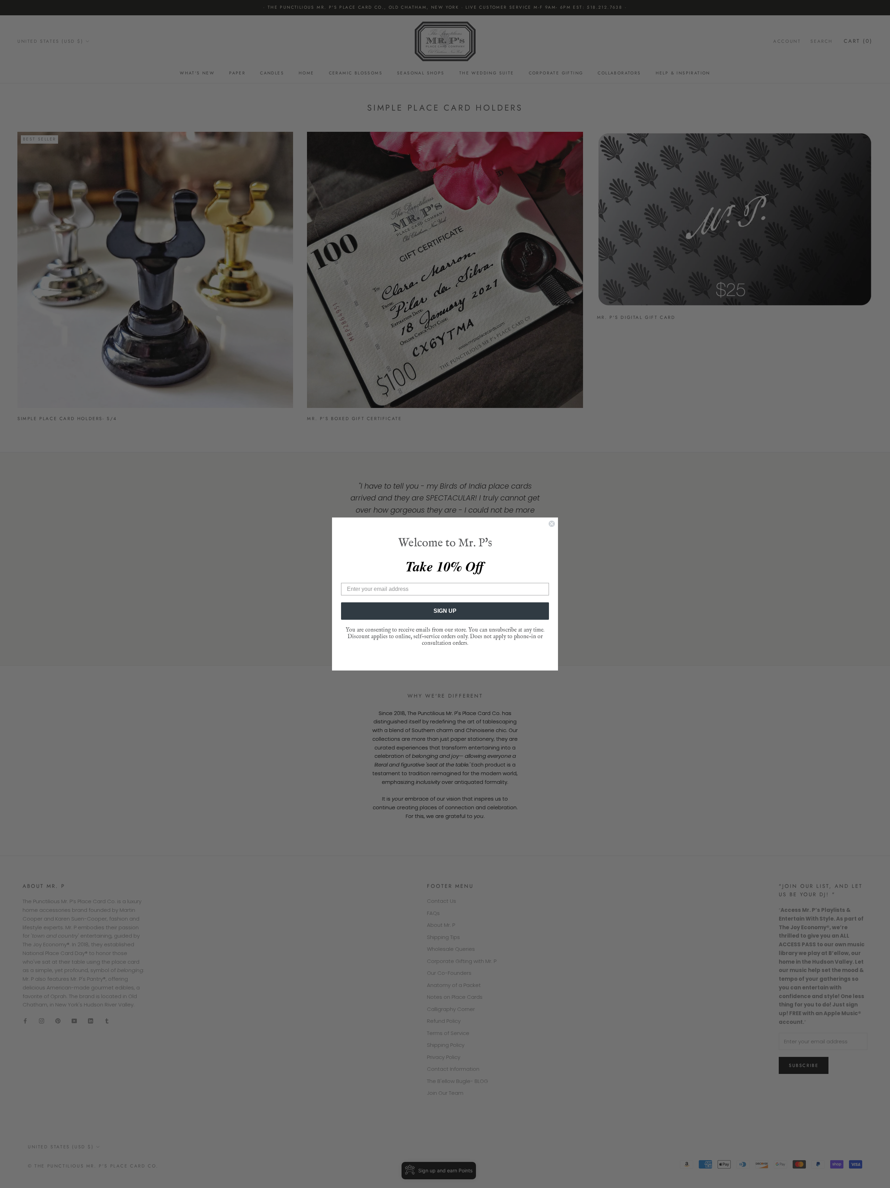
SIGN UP (445, 611)
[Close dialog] (551, 523)
